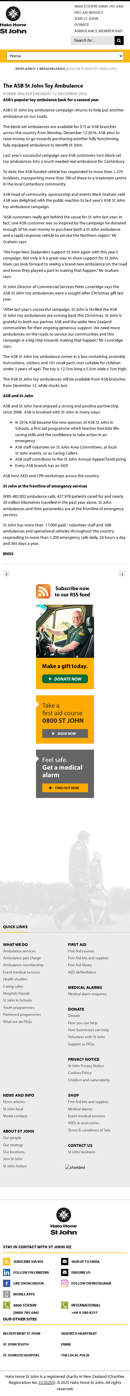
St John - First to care (63, 1220)
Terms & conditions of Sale (89, 1129)
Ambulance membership (23, 964)
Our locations (13, 1151)
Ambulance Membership (98, 30)
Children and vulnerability (89, 1079)
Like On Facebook (28, 1283)
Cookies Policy (80, 1072)
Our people (12, 1137)
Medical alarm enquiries (87, 993)
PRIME (66, 1344)
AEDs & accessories (83, 1122)
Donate (81, 24)
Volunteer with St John (86, 1036)
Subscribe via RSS (28, 1261)
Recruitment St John (21, 1333)
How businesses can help (88, 1029)
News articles (14, 1101)
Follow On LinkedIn (31, 1272)
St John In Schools (17, 1000)
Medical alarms (80, 1108)
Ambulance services (19, 950)
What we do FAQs (17, 1021)
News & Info (25, 68)
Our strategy (13, 1144)
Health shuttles (15, 978)
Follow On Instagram (91, 1283)
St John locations (81, 1151)
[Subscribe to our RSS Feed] (65, 591)
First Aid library (80, 964)
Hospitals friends (16, 993)
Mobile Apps (24, 1294)
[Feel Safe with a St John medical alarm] (65, 774)
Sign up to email (85, 1261)
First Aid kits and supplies (88, 957)
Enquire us (80, 1272)
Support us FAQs (81, 1043)
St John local (13, 1108)
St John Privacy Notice (86, 1065)
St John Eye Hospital (21, 1355)
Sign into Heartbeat (79, 1333)
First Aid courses (81, 950)
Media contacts (15, 1115)
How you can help (82, 1022)
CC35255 (46, 1382)
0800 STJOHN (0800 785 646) (99, 6)
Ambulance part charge (22, 957)
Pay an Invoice (88, 12)
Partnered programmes (22, 1014)
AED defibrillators (82, 972)
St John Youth (16, 1344)
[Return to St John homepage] (65, 19)
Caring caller (13, 986)
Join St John (86, 18)
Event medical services (21, 972)
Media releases (52, 68)
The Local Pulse (75, 1355)
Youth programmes (18, 1007)
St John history (15, 1165)
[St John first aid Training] (65, 719)
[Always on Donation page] (65, 647)
